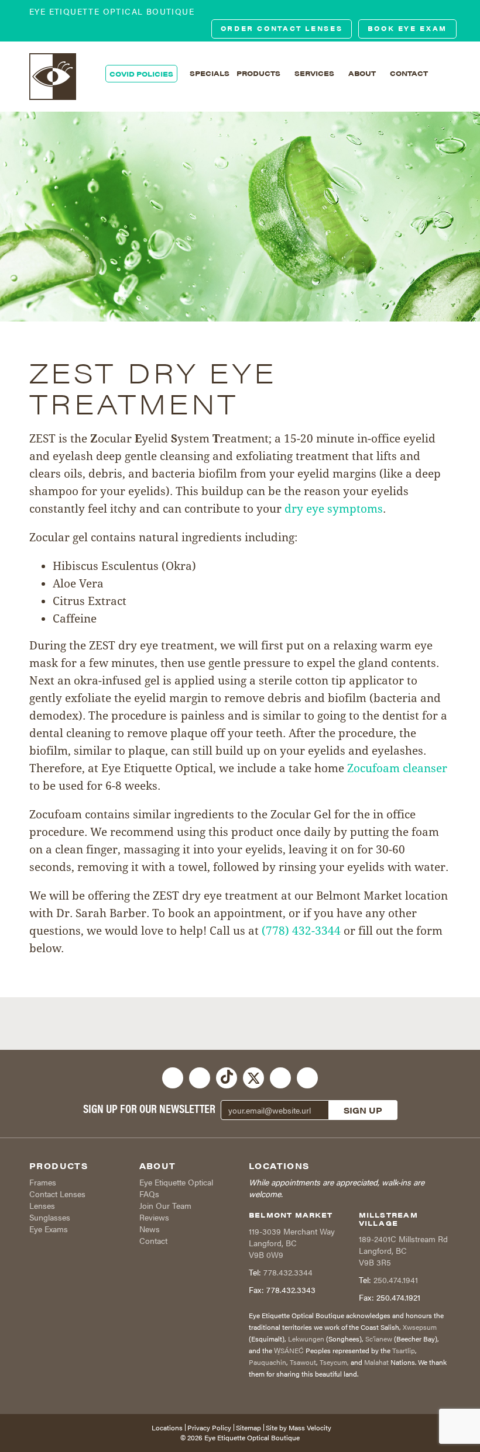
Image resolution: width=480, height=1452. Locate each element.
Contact (153, 1241)
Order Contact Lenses (282, 28)
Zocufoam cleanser (397, 768)
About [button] (363, 73)
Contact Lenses (57, 1194)
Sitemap (248, 1428)
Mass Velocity (310, 1428)
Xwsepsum (420, 1327)
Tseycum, (334, 1362)
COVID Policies (141, 73)
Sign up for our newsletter (149, 1109)
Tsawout (303, 1362)
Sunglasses (49, 1217)
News (149, 1229)
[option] (240, 216)
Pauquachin (267, 1362)
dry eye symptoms (333, 508)
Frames (42, 1182)
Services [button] (315, 73)
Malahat (376, 1362)
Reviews (154, 1217)
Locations (167, 1428)
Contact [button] (410, 73)
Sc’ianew (378, 1339)
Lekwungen (306, 1339)
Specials (209, 73)
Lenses (42, 1206)
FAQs (149, 1194)
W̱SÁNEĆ (289, 1351)
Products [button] (259, 73)
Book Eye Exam (407, 28)
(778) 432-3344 (301, 930)
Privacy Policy (209, 1428)
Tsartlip (403, 1351)
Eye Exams (48, 1229)
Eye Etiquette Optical (176, 1182)
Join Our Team (165, 1206)
